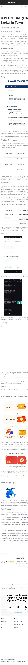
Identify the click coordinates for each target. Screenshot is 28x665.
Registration (3, 661)
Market (20, 6)
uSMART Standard (18, 624)
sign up (19, 442)
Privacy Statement (17, 661)
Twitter (7, 584)
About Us (3, 624)
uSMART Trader (18, 621)
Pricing (16, 618)
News (2, 618)
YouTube (18, 584)
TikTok (23, 584)
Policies (24, 661)
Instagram (12, 584)
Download (4, 621)
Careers (3, 628)
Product (3, 6)
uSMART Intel (17, 627)
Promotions (11, 6)
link (17, 476)
